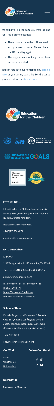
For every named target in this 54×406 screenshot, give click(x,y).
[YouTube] (41, 364)
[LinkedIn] (36, 364)
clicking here (30, 79)
